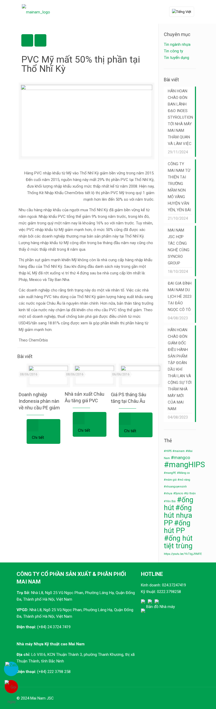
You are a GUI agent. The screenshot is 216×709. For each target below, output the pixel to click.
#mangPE (170, 473)
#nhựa (168, 493)
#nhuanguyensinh (175, 486)
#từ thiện (190, 493)
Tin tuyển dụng (176, 57)
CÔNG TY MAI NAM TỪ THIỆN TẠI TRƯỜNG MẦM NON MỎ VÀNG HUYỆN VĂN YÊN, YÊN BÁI (179, 187)
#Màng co (183, 473)
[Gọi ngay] (11, 686)
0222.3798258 (169, 591)
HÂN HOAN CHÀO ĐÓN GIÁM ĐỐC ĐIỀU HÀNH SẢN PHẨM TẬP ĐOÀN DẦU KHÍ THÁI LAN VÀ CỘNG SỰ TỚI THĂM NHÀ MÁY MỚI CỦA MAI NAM (180, 369)
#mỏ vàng (184, 479)
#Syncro (178, 493)
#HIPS (167, 451)
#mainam (179, 451)
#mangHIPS (184, 464)
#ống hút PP (177, 527)
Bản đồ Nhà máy (160, 606)
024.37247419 (174, 585)
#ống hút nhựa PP (178, 515)
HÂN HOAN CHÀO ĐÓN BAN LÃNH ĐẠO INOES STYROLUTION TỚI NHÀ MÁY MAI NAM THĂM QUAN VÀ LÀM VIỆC (180, 117)
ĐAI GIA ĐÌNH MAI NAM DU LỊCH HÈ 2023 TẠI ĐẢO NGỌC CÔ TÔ (180, 296)
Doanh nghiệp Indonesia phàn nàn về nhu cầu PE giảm (39, 401)
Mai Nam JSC (42, 698)
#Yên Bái (170, 501)
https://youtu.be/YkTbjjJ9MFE (183, 554)
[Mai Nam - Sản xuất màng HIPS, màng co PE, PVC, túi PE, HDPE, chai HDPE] (36, 12)
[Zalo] (11, 669)
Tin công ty (173, 51)
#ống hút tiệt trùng (178, 542)
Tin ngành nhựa (177, 44)
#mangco (180, 457)
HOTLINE (152, 574)
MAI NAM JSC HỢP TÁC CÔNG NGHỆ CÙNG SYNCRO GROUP (178, 246)
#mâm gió (170, 479)
